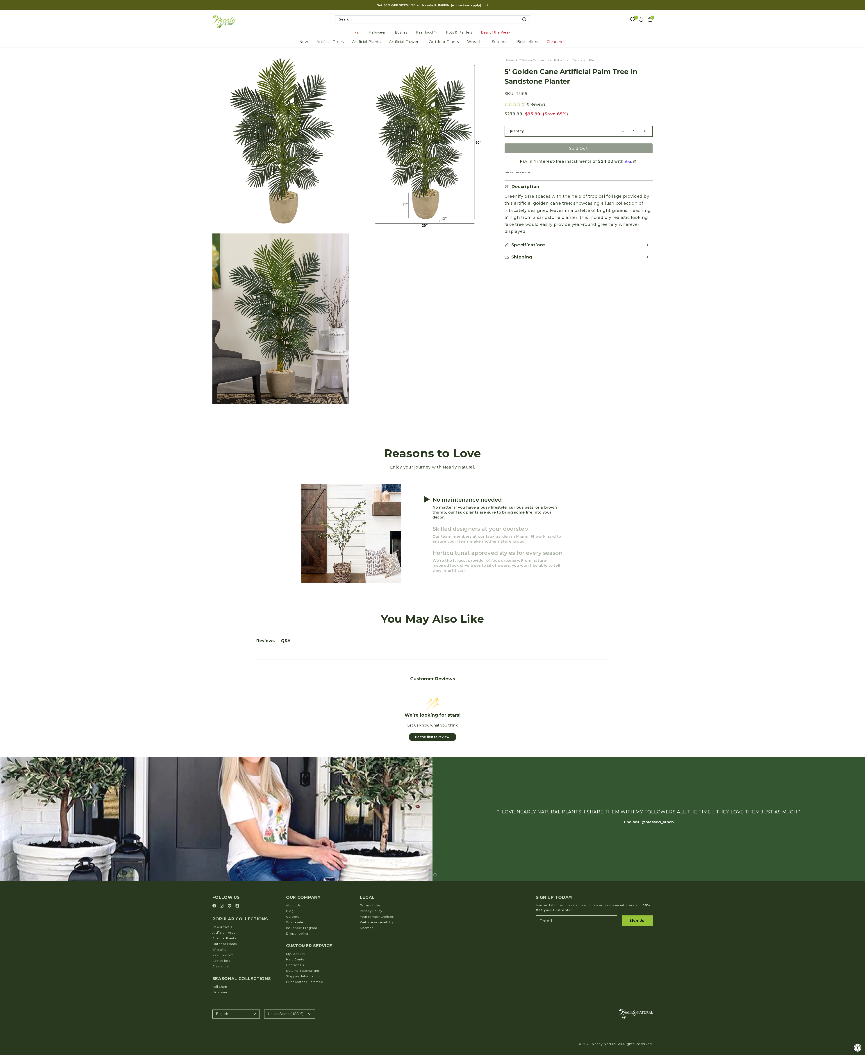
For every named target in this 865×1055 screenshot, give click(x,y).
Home (509, 60)
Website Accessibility (377, 922)
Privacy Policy (371, 911)
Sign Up (637, 921)
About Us (293, 905)
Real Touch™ (427, 32)
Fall (357, 32)
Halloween (378, 32)
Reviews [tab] (265, 640)
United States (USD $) (285, 1014)
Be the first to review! (432, 737)
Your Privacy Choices (377, 916)
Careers (292, 916)
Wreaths (475, 42)
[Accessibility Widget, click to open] (858, 1048)
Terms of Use (370, 905)
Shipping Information (303, 976)
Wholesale (294, 922)
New (303, 42)
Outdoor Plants (444, 42)
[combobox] (432, 19)
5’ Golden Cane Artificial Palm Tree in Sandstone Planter (559, 60)
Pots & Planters (459, 32)
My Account (295, 953)
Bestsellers (527, 42)
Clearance (556, 42)
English (222, 1014)
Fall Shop (219, 986)
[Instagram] (222, 906)
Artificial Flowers (404, 42)
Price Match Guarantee (304, 982)
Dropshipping (297, 933)
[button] (579, 187)
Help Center (296, 959)
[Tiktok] (237, 906)
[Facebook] (214, 906)
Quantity (516, 131)
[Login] (641, 19)
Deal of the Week (495, 32)
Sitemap (367, 928)
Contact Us (295, 965)
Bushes (401, 32)
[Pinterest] (230, 906)
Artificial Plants (366, 42)
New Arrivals (222, 927)
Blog (290, 911)
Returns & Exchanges (303, 970)
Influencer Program (301, 928)
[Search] (524, 19)
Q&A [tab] (286, 640)
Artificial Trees (330, 42)
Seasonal (500, 42)
